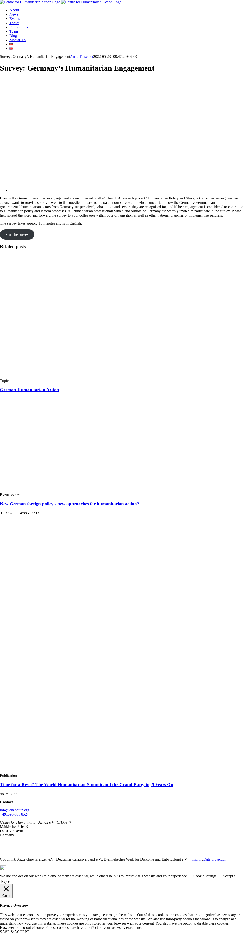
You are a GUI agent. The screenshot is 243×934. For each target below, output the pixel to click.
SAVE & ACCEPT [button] (14, 932)
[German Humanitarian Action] (91, 376)
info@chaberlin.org (14, 810)
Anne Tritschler (81, 56)
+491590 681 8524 (14, 814)
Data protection (214, 859)
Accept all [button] (230, 876)
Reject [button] (6, 882)
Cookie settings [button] (204, 876)
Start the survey (17, 234)
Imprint (197, 859)
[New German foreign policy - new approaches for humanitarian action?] (71, 490)
